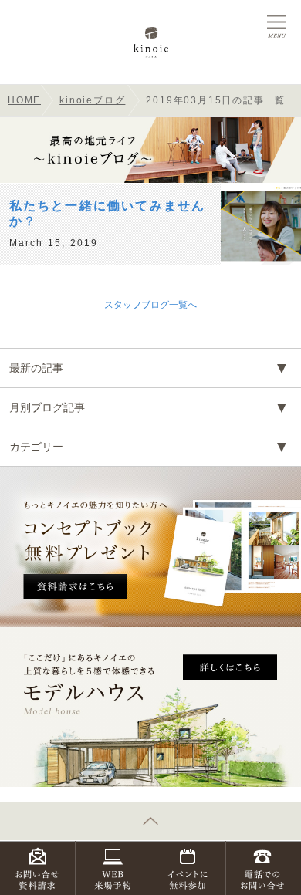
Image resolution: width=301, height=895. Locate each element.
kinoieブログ (92, 100)
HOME (24, 100)
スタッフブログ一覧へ (150, 304)
